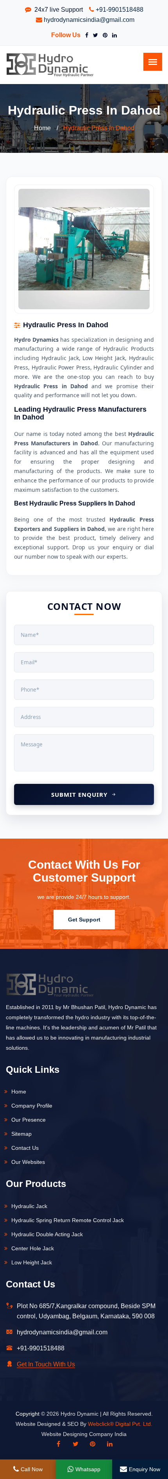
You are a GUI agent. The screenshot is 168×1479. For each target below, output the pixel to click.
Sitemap (21, 1134)
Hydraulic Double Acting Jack (47, 1234)
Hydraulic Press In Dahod (98, 128)
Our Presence (28, 1120)
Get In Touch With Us (46, 1364)
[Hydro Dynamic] (50, 64)
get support (84, 919)
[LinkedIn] (113, 35)
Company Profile (31, 1106)
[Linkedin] (109, 1444)
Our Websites (28, 1162)
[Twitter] (94, 35)
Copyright (27, 1414)
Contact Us (25, 1148)
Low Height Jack (31, 1262)
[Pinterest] (103, 35)
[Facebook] (85, 35)
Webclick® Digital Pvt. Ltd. (120, 1424)
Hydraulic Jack (29, 1206)
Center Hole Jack (32, 1248)
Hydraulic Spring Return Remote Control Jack (67, 1220)
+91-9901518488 (119, 9)
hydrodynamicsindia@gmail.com (89, 19)
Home (42, 128)
